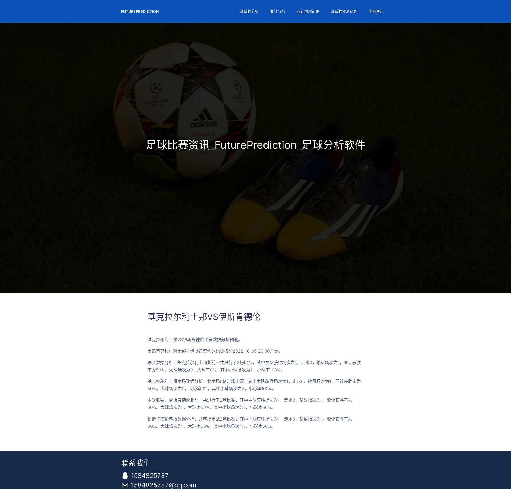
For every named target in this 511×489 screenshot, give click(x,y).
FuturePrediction (140, 11)
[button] (248, 11)
